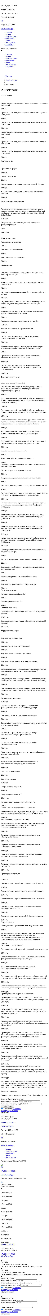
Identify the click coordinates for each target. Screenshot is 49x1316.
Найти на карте (7, 1126)
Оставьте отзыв (7, 1307)
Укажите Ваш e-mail (8, 1303)
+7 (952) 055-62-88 (8, 1171)
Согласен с (11, 1110)
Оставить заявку (7, 1106)
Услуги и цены (11, 36)
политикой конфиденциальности (11, 1110)
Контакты (9, 45)
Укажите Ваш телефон (9, 1101)
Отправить (5, 1314)
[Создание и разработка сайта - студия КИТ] (2, 1165)
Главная (8, 32)
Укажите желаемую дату (10, 1104)
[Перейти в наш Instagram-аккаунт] (2, 21)
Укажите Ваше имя (8, 1099)
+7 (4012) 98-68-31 (8, 1122)
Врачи (7, 41)
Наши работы (10, 43)
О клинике (9, 38)
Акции (8, 34)
